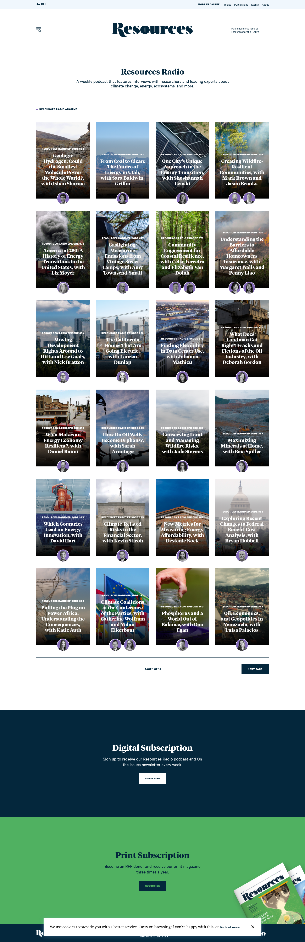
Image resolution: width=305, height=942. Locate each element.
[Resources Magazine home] (152, 30)
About (265, 4)
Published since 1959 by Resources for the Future (245, 30)
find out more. (230, 927)
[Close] (252, 926)
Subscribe (152, 778)
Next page (255, 669)
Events (255, 4)
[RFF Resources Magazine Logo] (41, 4)
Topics (227, 4)
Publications (241, 4)
